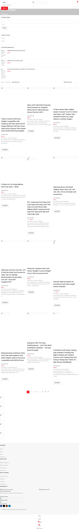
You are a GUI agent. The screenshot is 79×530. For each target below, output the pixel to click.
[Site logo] (39, 2)
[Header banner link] (39, 265)
